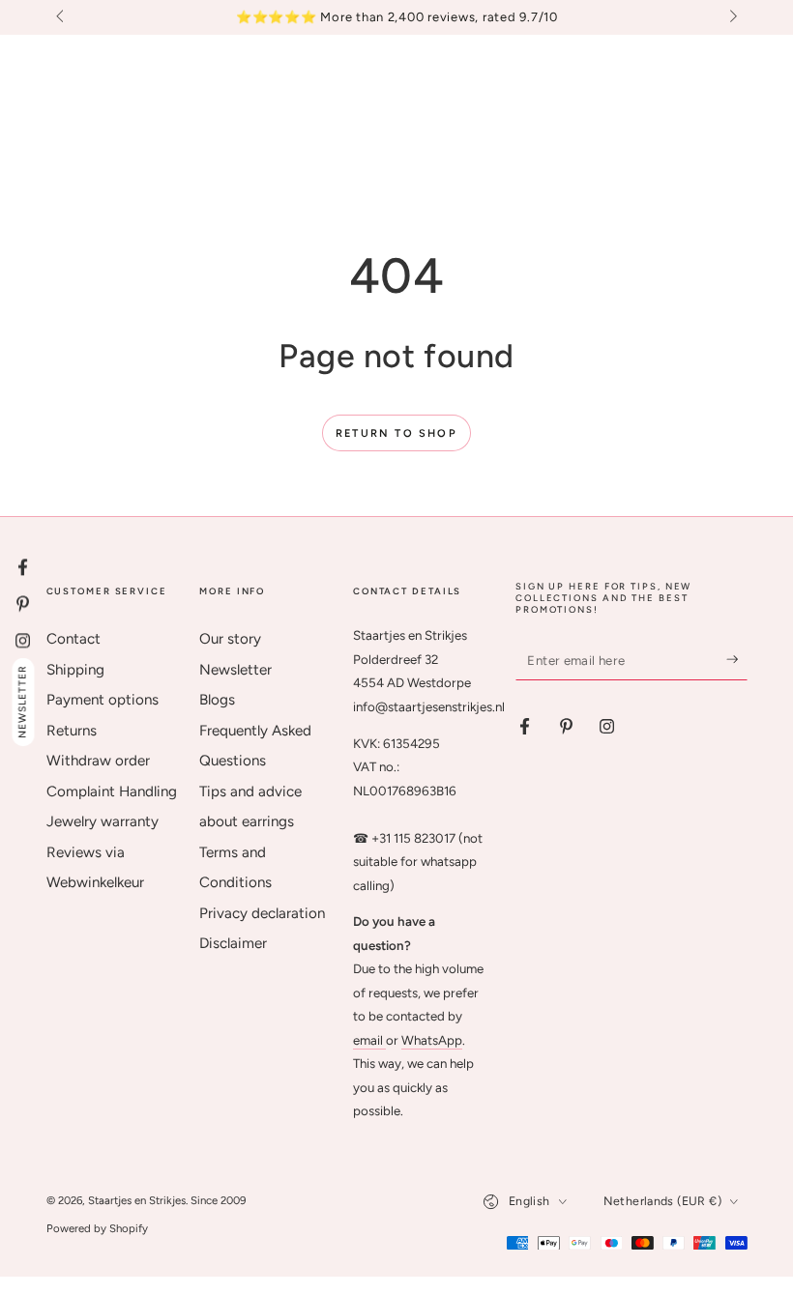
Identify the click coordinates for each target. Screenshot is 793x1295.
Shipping (75, 669)
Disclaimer (233, 943)
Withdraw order (98, 760)
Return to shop (396, 433)
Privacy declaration (262, 913)
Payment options (102, 699)
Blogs (217, 699)
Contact (73, 639)
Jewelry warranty (102, 821)
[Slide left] (61, 17)
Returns (71, 730)
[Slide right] (731, 17)
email (369, 1040)
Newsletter (235, 669)
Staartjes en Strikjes (137, 1200)
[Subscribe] (737, 659)
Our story (230, 639)
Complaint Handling (111, 791)
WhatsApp (431, 1040)
